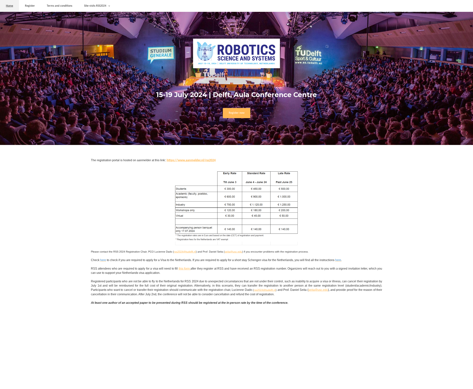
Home (9, 5)
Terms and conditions (59, 5)
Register (30, 5)
